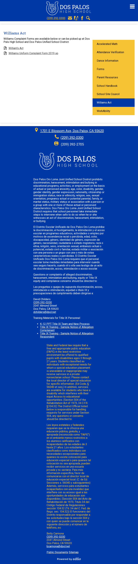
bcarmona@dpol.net (58, 546)
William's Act (16, 48)
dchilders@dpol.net (44, 312)
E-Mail (70, 18)
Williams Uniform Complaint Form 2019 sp (33, 53)
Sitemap (74, 552)
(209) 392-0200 (42, 302)
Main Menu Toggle (132, 6)
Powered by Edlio (69, 559)
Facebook (82, 18)
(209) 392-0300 (56, 18)
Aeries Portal (76, 18)
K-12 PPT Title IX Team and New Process (65, 323)
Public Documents (57, 552)
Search (88, 18)
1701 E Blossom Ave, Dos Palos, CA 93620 (72, 131)
